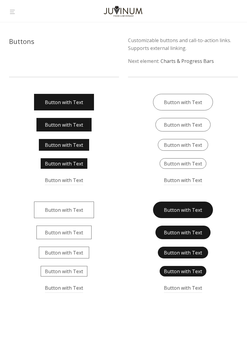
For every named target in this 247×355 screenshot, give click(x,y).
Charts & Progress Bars (187, 61)
